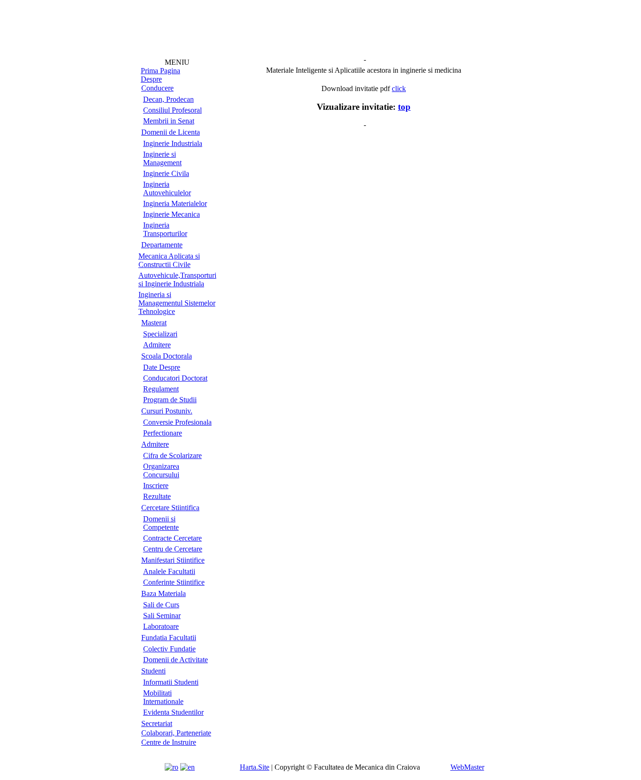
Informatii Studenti (170, 682)
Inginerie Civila (166, 173)
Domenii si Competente (161, 523)
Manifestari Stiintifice (173, 560)
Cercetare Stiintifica (170, 508)
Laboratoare (161, 626)
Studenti (153, 671)
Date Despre (161, 367)
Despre (151, 79)
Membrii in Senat (168, 121)
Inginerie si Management (162, 158)
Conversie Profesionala (177, 422)
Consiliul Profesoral (172, 110)
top (404, 107)
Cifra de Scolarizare (172, 455)
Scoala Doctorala (166, 356)
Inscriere (155, 485)
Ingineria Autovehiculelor (167, 188)
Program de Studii (170, 400)
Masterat (154, 323)
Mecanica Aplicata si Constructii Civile (169, 260)
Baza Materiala (163, 593)
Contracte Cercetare (172, 538)
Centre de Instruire (168, 742)
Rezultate (157, 496)
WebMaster (467, 767)
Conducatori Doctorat (175, 378)
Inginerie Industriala (172, 143)
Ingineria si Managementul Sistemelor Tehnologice (176, 303)
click (399, 88)
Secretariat (156, 723)
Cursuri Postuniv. (166, 411)
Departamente (162, 245)
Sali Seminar (162, 615)
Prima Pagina (160, 71)
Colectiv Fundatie (169, 649)
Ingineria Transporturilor (165, 229)
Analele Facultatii (169, 571)
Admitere (157, 345)
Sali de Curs (161, 605)
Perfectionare (162, 433)
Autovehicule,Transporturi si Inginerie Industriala (177, 279)
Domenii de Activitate (175, 660)
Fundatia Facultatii (168, 638)
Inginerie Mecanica (171, 214)
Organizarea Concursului (161, 470)
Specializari (160, 334)
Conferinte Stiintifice (174, 582)
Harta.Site (254, 767)
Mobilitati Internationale (163, 697)
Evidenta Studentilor (173, 712)
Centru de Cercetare (172, 549)
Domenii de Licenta (170, 132)
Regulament (161, 389)
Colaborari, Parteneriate (176, 733)
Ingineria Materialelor (175, 203)
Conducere (157, 88)
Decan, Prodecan (168, 99)
